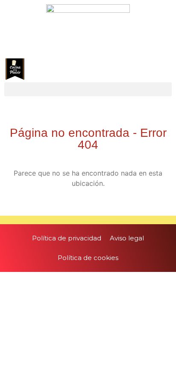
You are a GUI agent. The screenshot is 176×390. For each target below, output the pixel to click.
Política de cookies (88, 258)
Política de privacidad (66, 238)
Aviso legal (127, 238)
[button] (88, 89)
